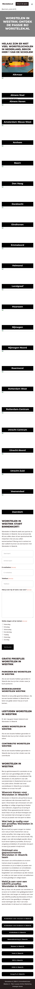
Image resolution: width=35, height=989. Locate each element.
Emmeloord (17, 245)
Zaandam (17, 512)
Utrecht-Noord (17, 450)
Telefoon (7, 578)
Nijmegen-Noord (17, 347)
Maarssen (17, 306)
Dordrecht (17, 204)
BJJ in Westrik (17, 960)
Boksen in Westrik (17, 946)
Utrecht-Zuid (17, 470)
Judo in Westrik (17, 953)
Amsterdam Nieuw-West (17, 122)
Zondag (6, 640)
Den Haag (17, 183)
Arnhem (17, 142)
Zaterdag (7, 637)
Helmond (17, 265)
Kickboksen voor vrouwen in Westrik (17, 918)
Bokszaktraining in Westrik (18, 939)
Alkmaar (17, 74)
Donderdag (8, 632)
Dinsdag (7, 627)
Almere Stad (17, 95)
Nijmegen (17, 327)
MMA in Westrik (17, 967)
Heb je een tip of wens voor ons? (16, 590)
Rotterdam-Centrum (17, 409)
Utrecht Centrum (17, 429)
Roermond (17, 368)
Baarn (17, 163)
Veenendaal (17, 491)
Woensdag (7, 629)
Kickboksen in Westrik (17, 932)
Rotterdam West (17, 388)
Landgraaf (17, 286)
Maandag (7, 624)
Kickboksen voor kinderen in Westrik (17, 925)
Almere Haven (17, 101)
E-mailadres (9, 567)
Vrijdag (6, 634)
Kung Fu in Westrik (17, 974)
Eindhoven (17, 224)
